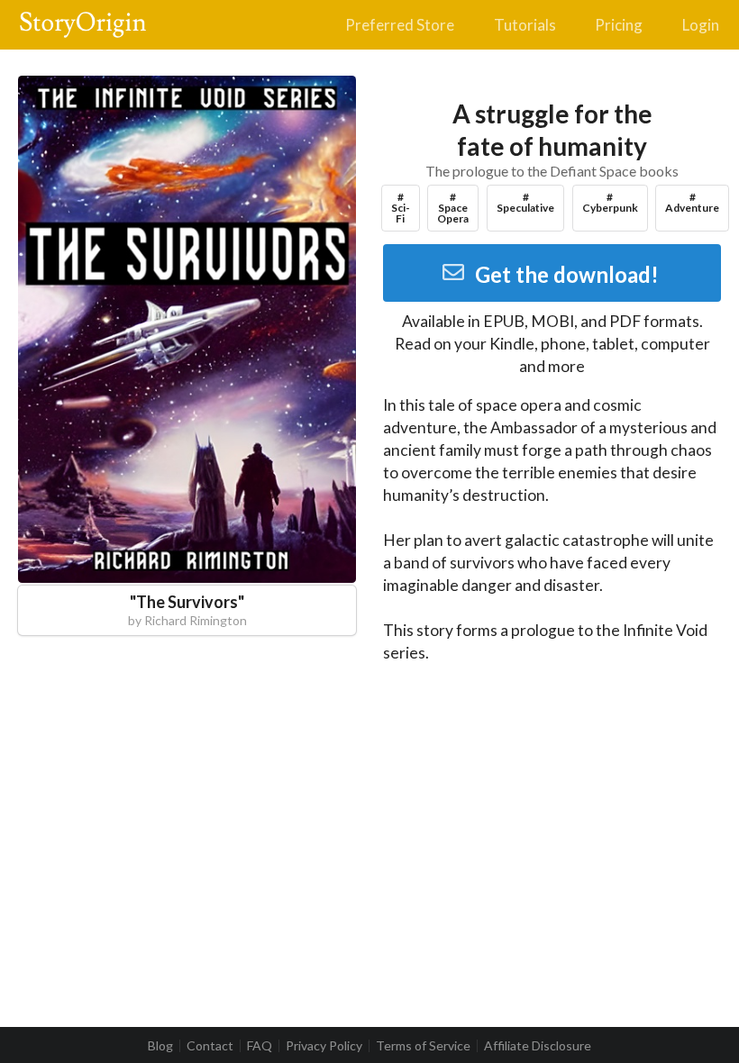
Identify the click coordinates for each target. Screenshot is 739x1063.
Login (700, 24)
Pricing (619, 24)
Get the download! (567, 274)
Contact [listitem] (210, 1046)
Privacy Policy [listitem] (324, 1046)
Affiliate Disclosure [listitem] (537, 1046)
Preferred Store (399, 24)
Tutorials (525, 24)
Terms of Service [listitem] (423, 1046)
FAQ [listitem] (259, 1046)
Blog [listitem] (160, 1046)
